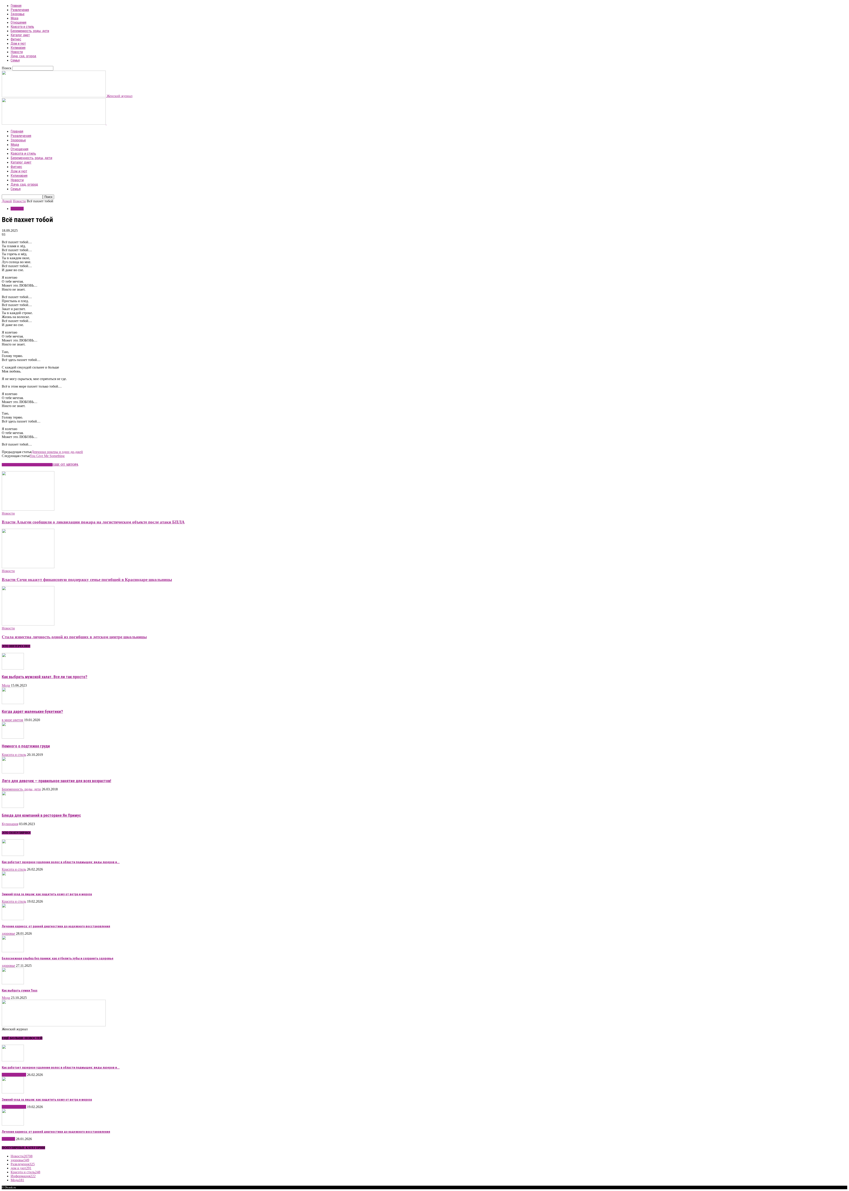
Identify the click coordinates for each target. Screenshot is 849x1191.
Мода (14, 18)
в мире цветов (12, 720)
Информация (23, 1176)
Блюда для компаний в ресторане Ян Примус (41, 815)
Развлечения (20, 10)
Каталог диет (20, 35)
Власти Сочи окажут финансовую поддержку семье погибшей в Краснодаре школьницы (87, 579)
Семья (15, 60)
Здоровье (18, 14)
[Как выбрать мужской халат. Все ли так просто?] (13, 668)
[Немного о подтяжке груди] (13, 737)
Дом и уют (18, 43)
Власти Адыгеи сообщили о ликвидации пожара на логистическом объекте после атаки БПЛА (93, 522)
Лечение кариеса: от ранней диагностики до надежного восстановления (56, 926)
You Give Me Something (47, 456)
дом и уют (21, 1168)
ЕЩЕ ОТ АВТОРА (65, 464)
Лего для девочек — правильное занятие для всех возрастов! (56, 780)
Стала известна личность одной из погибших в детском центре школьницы (74, 637)
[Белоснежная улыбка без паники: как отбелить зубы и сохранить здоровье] (13, 951)
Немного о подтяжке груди (26, 746)
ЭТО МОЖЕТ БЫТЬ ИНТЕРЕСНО (27, 464)
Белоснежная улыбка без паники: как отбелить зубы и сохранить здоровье (57, 958)
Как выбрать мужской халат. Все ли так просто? (44, 676)
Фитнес (16, 39)
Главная (16, 6)
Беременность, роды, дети (30, 31)
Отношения (18, 22)
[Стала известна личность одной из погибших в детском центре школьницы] (28, 624)
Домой (7, 201)
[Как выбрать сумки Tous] (13, 983)
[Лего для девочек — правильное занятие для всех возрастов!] (13, 772)
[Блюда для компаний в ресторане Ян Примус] (13, 807)
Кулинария (18, 48)
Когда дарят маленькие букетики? (32, 711)
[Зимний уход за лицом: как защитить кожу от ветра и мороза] (13, 887)
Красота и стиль (22, 27)
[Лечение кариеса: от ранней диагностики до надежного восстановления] (13, 919)
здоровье (8, 933)
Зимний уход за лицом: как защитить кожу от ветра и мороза (47, 894)
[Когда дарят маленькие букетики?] (13, 703)
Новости (17, 52)
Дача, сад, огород (23, 56)
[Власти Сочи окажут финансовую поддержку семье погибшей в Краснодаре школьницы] (28, 567)
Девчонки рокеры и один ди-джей (57, 452)
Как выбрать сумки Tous (19, 990)
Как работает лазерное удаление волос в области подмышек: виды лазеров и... (61, 862)
